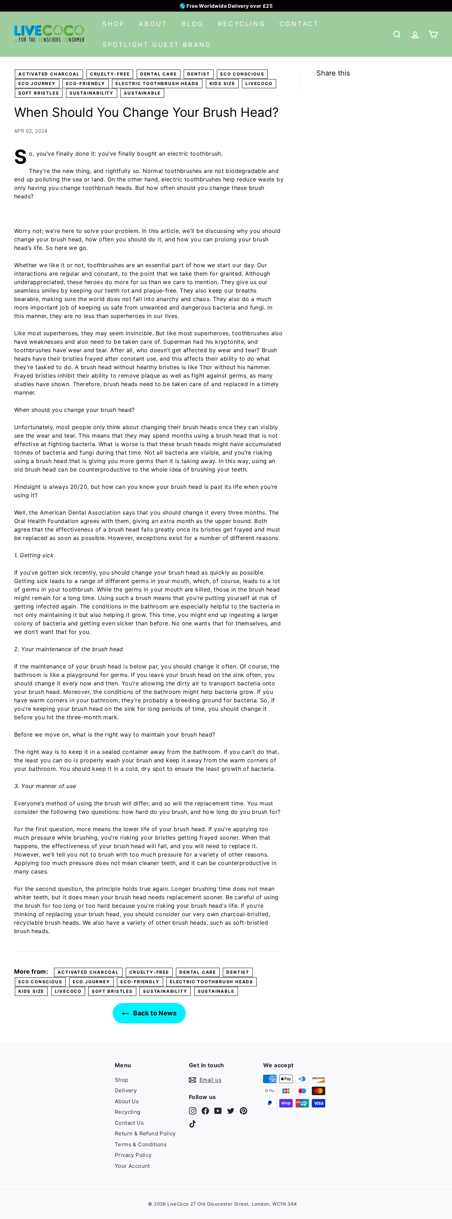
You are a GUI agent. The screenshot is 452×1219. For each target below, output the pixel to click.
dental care (158, 74)
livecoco (258, 83)
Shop (113, 24)
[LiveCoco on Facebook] (205, 1110)
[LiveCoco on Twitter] (230, 1110)
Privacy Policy (133, 1155)
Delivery (126, 1090)
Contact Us (129, 1122)
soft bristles (38, 93)
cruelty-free (110, 74)
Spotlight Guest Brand (157, 44)
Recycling (241, 24)
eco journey (37, 83)
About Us (127, 1101)
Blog (192, 24)
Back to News (154, 1013)
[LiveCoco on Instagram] (192, 1110)
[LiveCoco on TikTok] (192, 1124)
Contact (299, 24)
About (153, 24)
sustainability (92, 93)
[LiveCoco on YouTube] (218, 1110)
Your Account (132, 1166)
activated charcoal (48, 74)
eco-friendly (85, 83)
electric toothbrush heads (157, 83)
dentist (198, 74)
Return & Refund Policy (145, 1133)
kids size (222, 83)
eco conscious (242, 74)
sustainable (142, 93)
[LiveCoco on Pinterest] (243, 1110)
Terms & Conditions (141, 1144)
